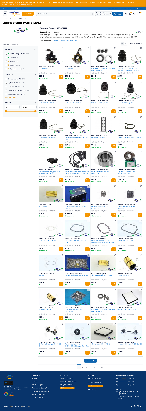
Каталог (29, 13)
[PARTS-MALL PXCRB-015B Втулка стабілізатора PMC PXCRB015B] (103, 194)
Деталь (41, 275)
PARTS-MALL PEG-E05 (124, 135)
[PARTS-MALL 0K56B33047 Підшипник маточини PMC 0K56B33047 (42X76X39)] (129, 159)
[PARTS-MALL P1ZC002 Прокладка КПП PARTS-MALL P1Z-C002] (77, 228)
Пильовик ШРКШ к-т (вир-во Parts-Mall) (77, 138)
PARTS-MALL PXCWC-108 (99, 101)
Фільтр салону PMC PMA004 (126, 309)
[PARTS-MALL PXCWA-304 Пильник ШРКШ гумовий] (51, 90)
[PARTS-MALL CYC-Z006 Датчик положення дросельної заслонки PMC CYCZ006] (51, 159)
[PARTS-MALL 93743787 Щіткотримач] (77, 56)
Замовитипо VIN (119, 13)
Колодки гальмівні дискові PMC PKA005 (76, 207)
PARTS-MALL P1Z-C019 (98, 239)
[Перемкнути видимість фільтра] (35, 49)
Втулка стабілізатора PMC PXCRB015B (100, 207)
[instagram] (138, 406)
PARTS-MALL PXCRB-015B (99, 204)
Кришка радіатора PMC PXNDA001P (77, 275)
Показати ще (90, 360)
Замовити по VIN (68, 388)
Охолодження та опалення (19, 90)
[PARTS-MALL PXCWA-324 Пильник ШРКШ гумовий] (77, 90)
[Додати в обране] (62, 48)
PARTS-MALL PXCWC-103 (73, 135)
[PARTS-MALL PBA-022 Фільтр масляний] (129, 263)
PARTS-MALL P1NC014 (46, 273)
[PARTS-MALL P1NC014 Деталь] (51, 263)
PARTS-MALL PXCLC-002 (47, 342)
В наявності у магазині (19, 54)
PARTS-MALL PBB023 (46, 204)
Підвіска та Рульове (16, 83)
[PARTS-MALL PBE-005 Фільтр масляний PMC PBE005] (103, 263)
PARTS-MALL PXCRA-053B (126, 204)
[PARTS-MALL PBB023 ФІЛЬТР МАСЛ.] (51, 194)
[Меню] (5, 13)
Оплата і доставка (66, 378)
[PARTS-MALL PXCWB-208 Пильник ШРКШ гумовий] (129, 90)
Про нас (35, 381)
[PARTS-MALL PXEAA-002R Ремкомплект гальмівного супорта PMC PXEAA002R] (103, 297)
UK (8, 383)
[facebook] (135, 406)
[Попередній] (41, 56)
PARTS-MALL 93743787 (72, 66)
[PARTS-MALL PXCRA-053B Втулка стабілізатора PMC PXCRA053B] (129, 194)
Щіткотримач (43, 68)
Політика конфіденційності (41, 388)
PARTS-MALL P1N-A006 (47, 239)
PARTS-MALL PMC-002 (98, 342)
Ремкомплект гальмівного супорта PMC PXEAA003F (103, 69)
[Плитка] (122, 43)
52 (102, 367)
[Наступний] (61, 56)
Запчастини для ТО (16, 79)
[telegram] (89, 390)
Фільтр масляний (123, 275)
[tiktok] (141, 406)
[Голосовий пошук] (92, 14)
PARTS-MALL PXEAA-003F (99, 66)
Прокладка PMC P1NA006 (47, 240)
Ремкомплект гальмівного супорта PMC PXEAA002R (103, 310)
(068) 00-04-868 (96, 382)
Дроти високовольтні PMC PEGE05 (129, 137)
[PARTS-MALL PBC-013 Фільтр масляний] (51, 297)
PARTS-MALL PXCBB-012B (73, 308)
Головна (6, 19)
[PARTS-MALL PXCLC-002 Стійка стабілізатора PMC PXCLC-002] (51, 332)
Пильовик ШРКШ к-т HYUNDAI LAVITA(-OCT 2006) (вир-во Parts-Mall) (128, 69)
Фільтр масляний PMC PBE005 (101, 275)
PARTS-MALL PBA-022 (124, 273)
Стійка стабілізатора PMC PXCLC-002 (50, 345)
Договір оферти (37, 385)
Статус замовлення (66, 385)
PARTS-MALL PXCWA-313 (47, 135)
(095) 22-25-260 (96, 378)
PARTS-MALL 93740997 (46, 66)
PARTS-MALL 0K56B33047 (126, 170)
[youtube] (131, 406)
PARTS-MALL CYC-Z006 (46, 170)
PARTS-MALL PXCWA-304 (47, 101)
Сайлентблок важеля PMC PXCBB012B (74, 310)
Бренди (14, 19)
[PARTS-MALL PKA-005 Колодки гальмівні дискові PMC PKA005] (77, 194)
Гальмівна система (16, 86)
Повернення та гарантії (68, 381)
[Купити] (61, 77)
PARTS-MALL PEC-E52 (72, 170)
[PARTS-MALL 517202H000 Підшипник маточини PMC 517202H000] (103, 159)
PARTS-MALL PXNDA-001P (74, 273)
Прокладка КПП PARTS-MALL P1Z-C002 (76, 241)
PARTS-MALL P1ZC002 (72, 239)
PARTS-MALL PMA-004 (124, 308)
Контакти (140, 9)
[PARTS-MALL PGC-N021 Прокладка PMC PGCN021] (103, 125)
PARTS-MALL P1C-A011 (125, 239)
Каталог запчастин (38, 394)
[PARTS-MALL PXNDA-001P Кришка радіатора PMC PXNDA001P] (77, 263)
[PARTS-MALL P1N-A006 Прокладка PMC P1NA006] (51, 228)
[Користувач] (126, 14)
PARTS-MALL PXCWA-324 (73, 101)
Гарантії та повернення (128, 9)
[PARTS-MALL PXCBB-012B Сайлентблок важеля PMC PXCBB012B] (77, 297)
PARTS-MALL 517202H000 (99, 170)
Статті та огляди (37, 397)
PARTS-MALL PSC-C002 (72, 342)
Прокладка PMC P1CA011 (125, 240)
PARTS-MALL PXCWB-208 (125, 101)
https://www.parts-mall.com (66, 40)
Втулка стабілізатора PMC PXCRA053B (126, 207)
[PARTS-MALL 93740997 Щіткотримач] (51, 56)
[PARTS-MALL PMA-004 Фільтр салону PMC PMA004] (129, 297)
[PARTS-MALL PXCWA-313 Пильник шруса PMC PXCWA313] (51, 125)
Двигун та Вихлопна (16, 94)
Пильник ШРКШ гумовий (47, 103)
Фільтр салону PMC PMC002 (100, 344)
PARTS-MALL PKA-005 (72, 204)
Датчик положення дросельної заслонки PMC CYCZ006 (49, 172)
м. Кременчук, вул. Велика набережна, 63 (17, 9)
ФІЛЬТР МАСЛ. (44, 206)
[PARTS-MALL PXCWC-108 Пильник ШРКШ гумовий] (103, 90)
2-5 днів (15, 65)
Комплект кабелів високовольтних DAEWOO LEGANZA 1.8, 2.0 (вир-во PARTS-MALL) (77, 172)
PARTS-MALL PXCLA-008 (125, 342)
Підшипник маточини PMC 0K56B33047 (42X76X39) (126, 172)
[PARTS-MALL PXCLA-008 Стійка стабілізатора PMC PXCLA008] (129, 332)
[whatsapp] (96, 390)
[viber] (92, 390)
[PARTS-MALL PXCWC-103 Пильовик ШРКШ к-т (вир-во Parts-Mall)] (77, 125)
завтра (14, 61)
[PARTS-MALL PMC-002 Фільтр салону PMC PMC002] (103, 332)
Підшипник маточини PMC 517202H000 (100, 172)
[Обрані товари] (134, 14)
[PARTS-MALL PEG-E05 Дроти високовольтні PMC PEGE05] (129, 125)
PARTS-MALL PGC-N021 (99, 135)
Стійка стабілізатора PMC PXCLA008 (129, 344)
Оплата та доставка (112, 9)
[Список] (125, 43)
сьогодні (14, 57)
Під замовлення (17, 69)
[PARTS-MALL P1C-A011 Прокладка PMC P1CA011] (129, 228)
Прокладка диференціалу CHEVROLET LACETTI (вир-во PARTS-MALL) (103, 241)
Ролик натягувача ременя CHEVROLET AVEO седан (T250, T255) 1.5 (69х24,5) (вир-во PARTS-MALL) (77, 345)
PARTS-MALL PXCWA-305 (125, 66)
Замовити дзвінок (96, 386)
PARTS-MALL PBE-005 (98, 273)
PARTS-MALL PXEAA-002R (99, 308)
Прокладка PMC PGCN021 (99, 137)
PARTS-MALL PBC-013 (46, 308)
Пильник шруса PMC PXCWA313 (49, 137)
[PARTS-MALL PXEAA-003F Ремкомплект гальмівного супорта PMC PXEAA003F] (103, 56)
